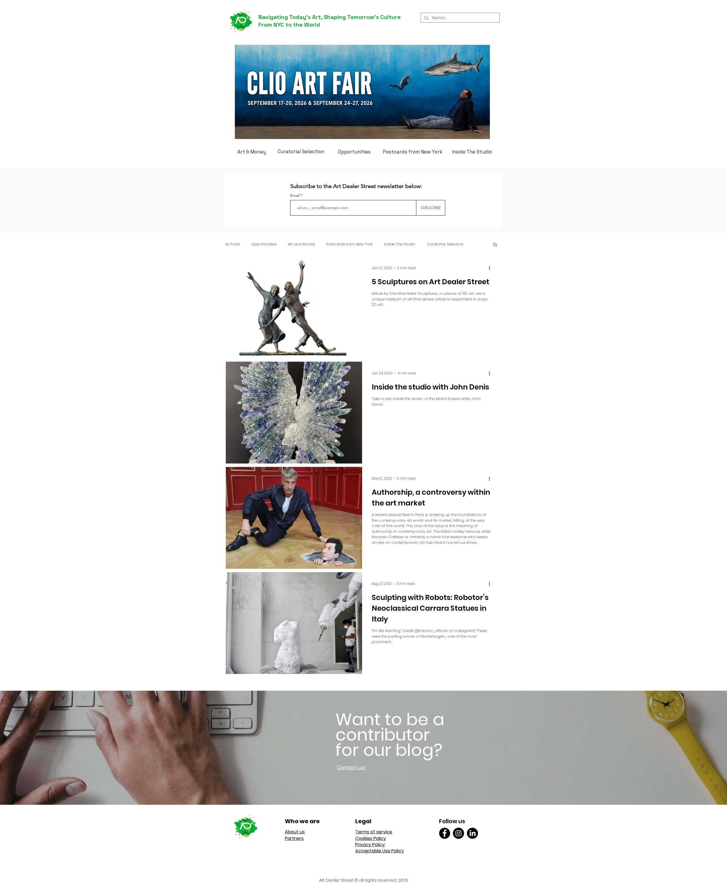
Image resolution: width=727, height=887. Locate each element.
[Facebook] (444, 833)
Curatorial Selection (445, 244)
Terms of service (373, 832)
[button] (495, 245)
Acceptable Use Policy (379, 851)
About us (295, 832)
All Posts (232, 244)
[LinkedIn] (472, 833)
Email (295, 195)
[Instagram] (458, 833)
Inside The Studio (399, 244)
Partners (294, 838)
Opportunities (264, 244)
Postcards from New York (349, 244)
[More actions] (491, 268)
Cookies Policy (370, 838)
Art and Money (301, 244)
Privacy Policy (370, 844)
